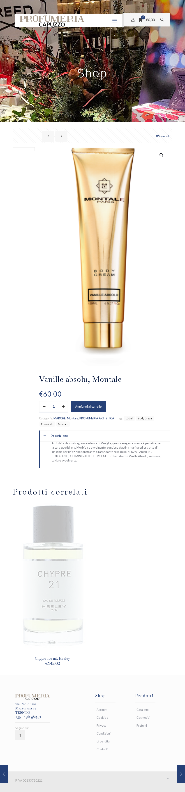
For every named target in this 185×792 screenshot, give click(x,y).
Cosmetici (143, 717)
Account (102, 709)
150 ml (129, 418)
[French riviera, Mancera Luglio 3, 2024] (181, 774)
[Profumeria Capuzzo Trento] (52, 20)
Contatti (102, 749)
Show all (163, 136)
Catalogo (142, 709)
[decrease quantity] (44, 406)
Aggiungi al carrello (88, 406)
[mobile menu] (115, 20)
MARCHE (59, 418)
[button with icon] (20, 735)
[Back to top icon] (168, 778)
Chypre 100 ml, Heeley (52, 658)
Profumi (141, 725)
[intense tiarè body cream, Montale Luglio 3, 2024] (4, 774)
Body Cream (145, 418)
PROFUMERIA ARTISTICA (96, 418)
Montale (72, 418)
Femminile (47, 424)
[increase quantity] (63, 406)
